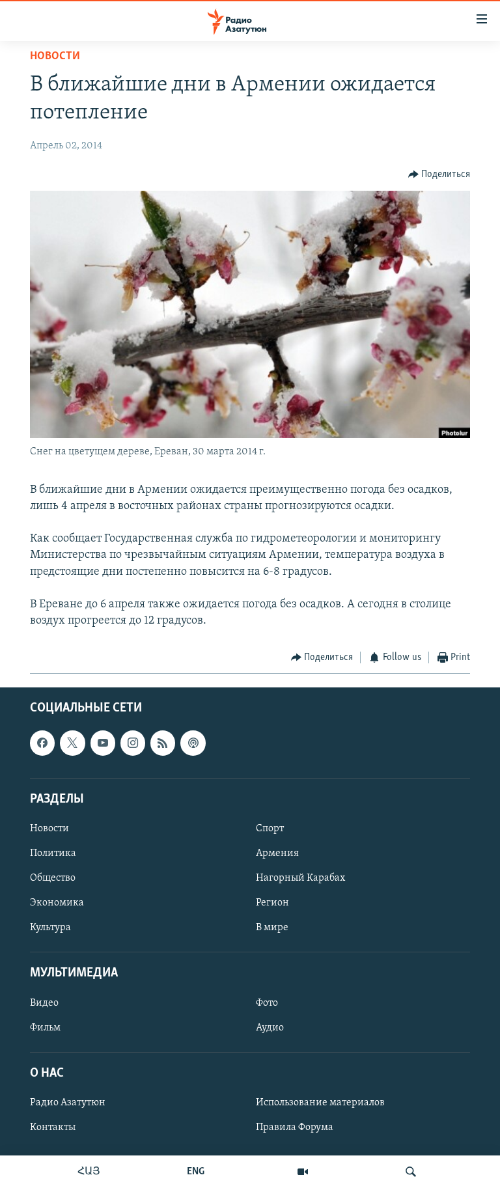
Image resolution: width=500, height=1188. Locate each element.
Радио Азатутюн (67, 1103)
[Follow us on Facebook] (42, 742)
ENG (195, 1172)
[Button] (439, 174)
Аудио (270, 1027)
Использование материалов (320, 1103)
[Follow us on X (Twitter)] (72, 742)
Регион (272, 903)
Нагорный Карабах (300, 878)
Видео (44, 1002)
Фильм (45, 1027)
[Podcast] (192, 742)
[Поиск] (410, 1171)
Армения (277, 853)
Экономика (57, 903)
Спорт (270, 828)
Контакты (53, 1127)
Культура (50, 927)
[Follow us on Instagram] (132, 742)
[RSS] (162, 742)
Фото (267, 1002)
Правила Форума (294, 1127)
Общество (53, 878)
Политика (53, 853)
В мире (272, 927)
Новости (55, 56)
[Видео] (302, 1171)
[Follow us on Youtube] (102, 742)
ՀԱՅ (88, 1172)
